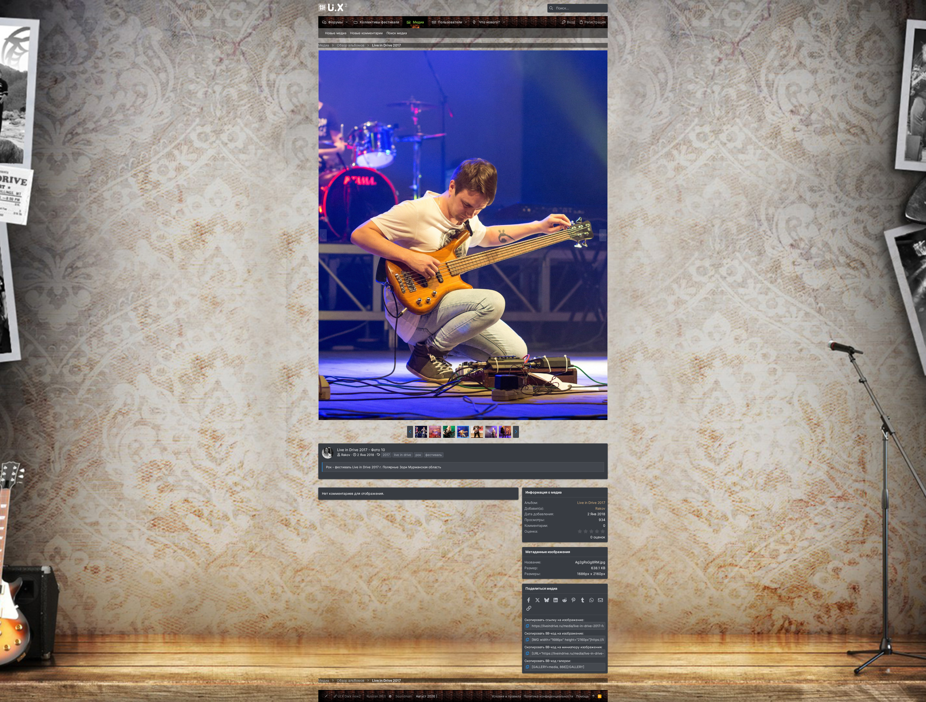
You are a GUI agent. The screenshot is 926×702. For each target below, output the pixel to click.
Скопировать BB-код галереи (547, 661)
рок (418, 455)
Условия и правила (506, 696)
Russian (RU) (376, 696)
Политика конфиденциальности (548, 696)
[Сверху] (593, 696)
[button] (346, 22)
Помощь (582, 696)
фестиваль (433, 455)
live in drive (402, 455)
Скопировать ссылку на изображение (553, 620)
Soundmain (403, 696)
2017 (386, 455)
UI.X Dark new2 (349, 696)
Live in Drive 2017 (591, 503)
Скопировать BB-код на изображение (553, 633)
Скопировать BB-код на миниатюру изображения (562, 647)
